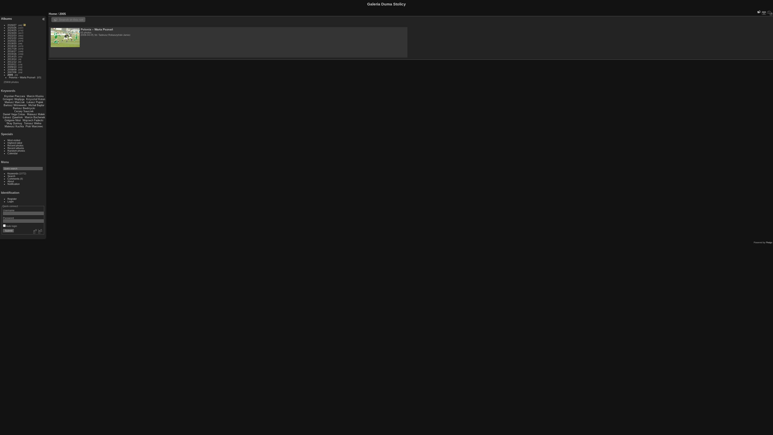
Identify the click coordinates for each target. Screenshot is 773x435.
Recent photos (15, 145)
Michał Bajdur (36, 105)
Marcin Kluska (35, 96)
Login (10, 201)
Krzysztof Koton (35, 99)
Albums (6, 18)
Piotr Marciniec (34, 126)
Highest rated (14, 143)
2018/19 (12, 46)
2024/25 (12, 30)
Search (11, 176)
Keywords (12, 173)
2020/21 (12, 40)
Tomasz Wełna (32, 123)
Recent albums (15, 148)
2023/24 (12, 33)
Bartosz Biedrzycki (24, 108)
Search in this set (71, 19)
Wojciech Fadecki (33, 120)
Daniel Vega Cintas (14, 114)
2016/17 (12, 51)
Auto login (11, 226)
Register (12, 199)
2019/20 (12, 43)
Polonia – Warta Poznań (22, 77)
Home (53, 14)
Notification (13, 184)
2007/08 (12, 72)
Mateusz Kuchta (14, 126)
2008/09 (12, 69)
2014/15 (12, 56)
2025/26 (12, 27)
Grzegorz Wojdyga (13, 99)
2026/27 (12, 25)
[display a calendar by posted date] (764, 13)
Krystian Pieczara (14, 96)
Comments (13, 178)
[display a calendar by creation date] (770, 13)
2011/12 (12, 61)
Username (8, 210)
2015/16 (12, 54)
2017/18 (12, 48)
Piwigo (769, 242)
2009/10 (12, 67)
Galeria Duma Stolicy (386, 4)
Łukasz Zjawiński (13, 117)
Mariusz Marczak (15, 102)
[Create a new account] (34, 231)
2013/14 (12, 59)
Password (8, 218)
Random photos (16, 150)
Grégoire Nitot (13, 120)
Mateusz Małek (36, 114)
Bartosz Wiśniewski (15, 105)
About (10, 181)
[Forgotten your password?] (39, 231)
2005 (10, 75)
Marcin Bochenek (35, 117)
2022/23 (12, 35)
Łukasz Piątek (35, 102)
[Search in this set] (759, 11)
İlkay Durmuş (14, 123)
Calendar (12, 153)
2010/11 (12, 64)
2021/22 (12, 38)
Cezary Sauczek (24, 111)
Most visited (13, 140)
